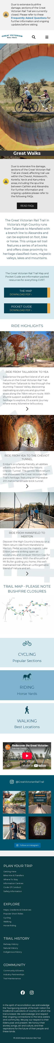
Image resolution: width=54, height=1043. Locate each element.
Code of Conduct (12, 887)
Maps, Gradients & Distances (17, 910)
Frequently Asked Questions (29, 18)
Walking (7, 921)
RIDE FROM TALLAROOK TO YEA (27, 372)
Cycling (7, 918)
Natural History (10, 948)
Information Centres (13, 883)
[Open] (14, 802)
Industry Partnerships (13, 974)
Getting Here (9, 871)
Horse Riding (9, 925)
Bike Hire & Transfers (13, 875)
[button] (27, 293)
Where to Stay (10, 879)
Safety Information (12, 891)
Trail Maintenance (12, 978)
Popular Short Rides (13, 914)
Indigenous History (12, 952)
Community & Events (13, 970)
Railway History (10, 944)
